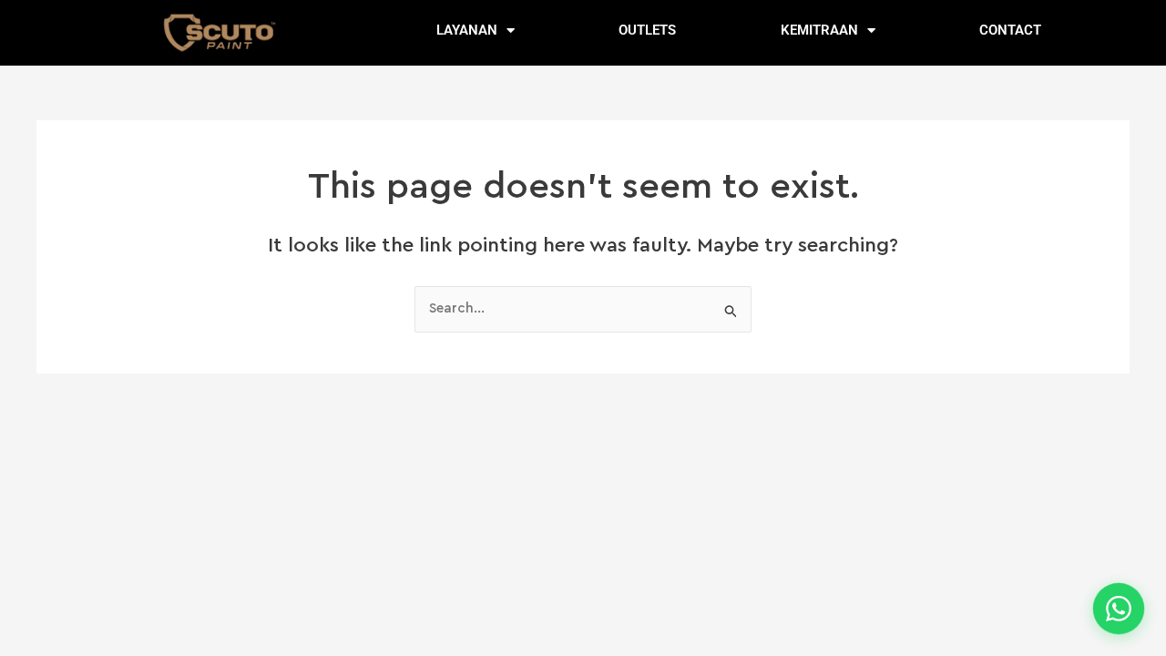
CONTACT (1010, 30)
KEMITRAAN (819, 30)
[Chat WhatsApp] (1118, 608)
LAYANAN (466, 30)
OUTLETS (647, 30)
